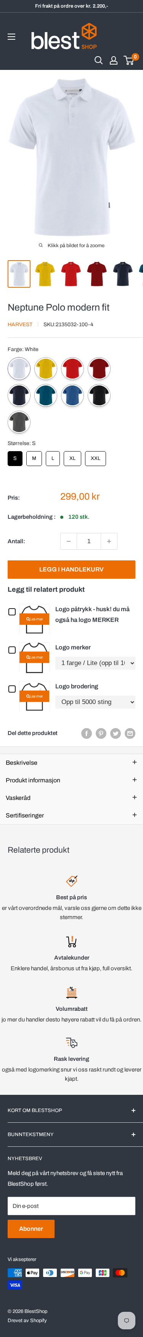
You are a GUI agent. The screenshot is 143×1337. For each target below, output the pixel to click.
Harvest (20, 324)
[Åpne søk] (99, 60)
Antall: (16, 541)
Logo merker (73, 647)
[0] (129, 60)
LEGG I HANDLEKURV (71, 569)
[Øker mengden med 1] (109, 541)
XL (72, 456)
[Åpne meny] (11, 37)
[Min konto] (113, 60)
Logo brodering (76, 686)
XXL (95, 456)
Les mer (36, 619)
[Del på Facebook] (86, 733)
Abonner (31, 1228)
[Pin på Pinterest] (101, 733)
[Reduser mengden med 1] (69, 541)
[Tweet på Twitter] (115, 733)
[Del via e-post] (130, 733)
